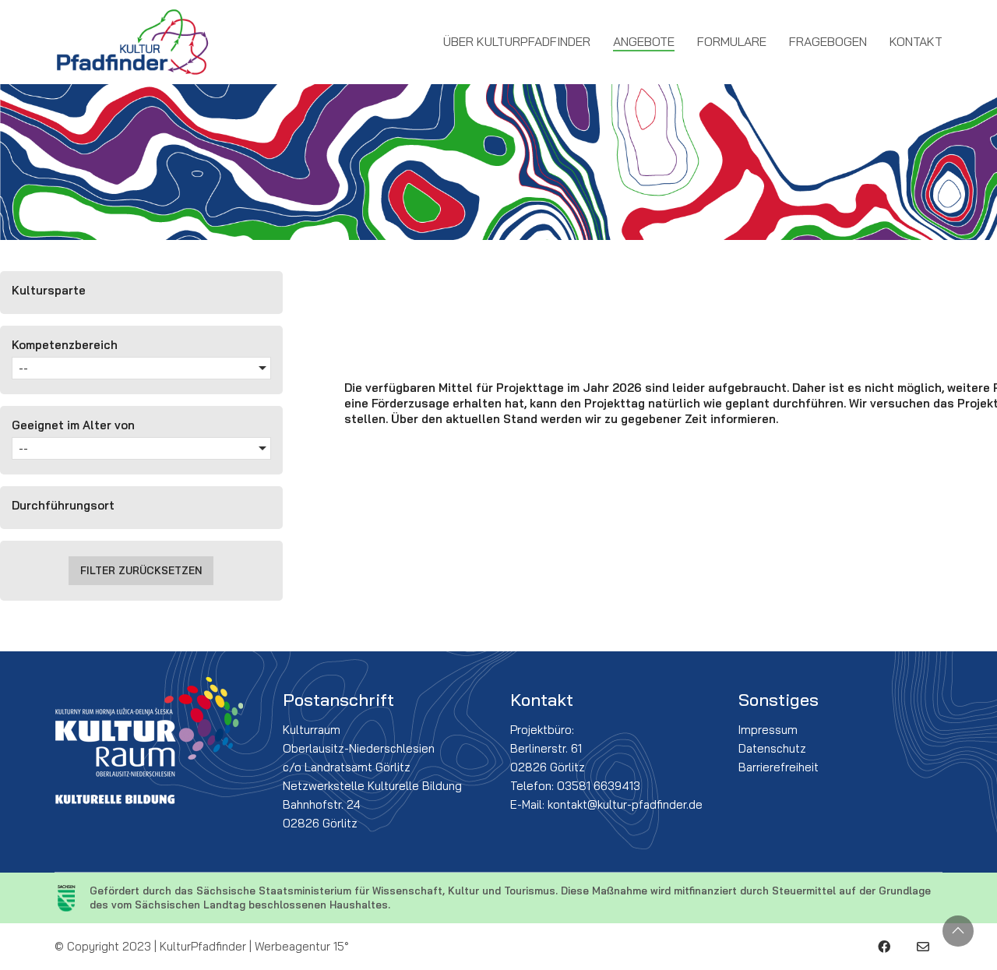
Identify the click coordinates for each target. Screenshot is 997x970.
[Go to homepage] (132, 42)
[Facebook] (884, 946)
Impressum (768, 729)
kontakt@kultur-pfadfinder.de (625, 804)
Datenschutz (772, 748)
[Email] (923, 946)
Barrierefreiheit (778, 767)
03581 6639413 (598, 785)
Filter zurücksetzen (141, 570)
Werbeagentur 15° (302, 946)
